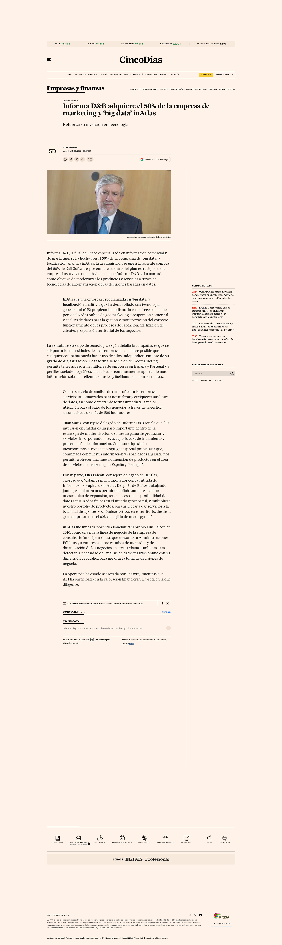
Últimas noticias (149, 74)
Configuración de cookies (90, 938)
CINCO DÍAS (70, 147)
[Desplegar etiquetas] (168, 628)
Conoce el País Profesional (141, 859)
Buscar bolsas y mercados (207, 364)
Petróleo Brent (127, 44)
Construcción (176, 89)
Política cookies (72, 938)
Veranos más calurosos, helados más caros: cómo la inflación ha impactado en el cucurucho (213, 339)
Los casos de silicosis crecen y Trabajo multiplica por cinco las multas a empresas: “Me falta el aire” (213, 326)
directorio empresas (165, 842)
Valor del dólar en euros (208, 44)
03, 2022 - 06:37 (80, 151)
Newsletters (149, 938)
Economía (103, 74)
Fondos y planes (132, 74)
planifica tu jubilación (122, 842)
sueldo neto (99, 842)
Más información (71, 643)
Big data (77, 628)
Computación (135, 628)
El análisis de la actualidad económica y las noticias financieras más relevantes (105, 603)
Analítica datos (91, 628)
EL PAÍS (173, 73)
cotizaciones (187, 842)
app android (224, 842)
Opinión (162, 74)
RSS (141, 938)
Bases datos (107, 628)
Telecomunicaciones (148, 89)
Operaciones (70, 101)
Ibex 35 (58, 44)
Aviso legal (60, 938)
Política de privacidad (111, 938)
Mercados (92, 74)
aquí (131, 643)
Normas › (166, 612)
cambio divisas (144, 842)
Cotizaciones (116, 74)
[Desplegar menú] (49, 59)
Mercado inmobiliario (196, 89)
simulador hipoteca (78, 842)
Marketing (120, 628)
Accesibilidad (127, 938)
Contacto (51, 938)
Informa (67, 628)
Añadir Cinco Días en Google (156, 159)
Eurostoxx (206, 380)
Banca (133, 89)
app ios (209, 842)
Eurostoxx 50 (166, 44)
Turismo (213, 89)
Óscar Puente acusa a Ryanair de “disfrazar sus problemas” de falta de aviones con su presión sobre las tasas (213, 296)
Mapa (136, 938)
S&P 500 (90, 44)
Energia (164, 89)
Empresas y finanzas (76, 74)
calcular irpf (57, 842)
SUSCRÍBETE (206, 75)
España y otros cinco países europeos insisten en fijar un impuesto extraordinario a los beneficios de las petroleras (211, 312)
